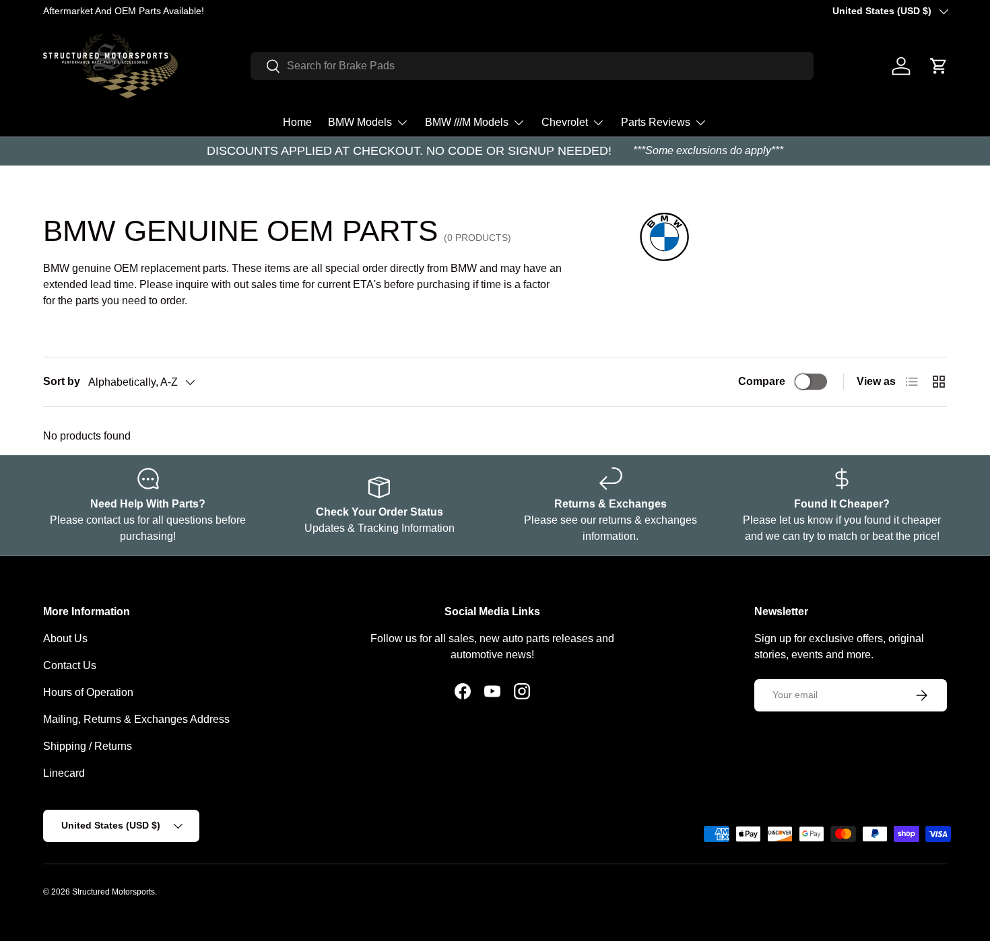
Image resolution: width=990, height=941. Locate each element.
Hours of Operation (88, 692)
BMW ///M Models (466, 122)
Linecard (64, 773)
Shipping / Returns (87, 746)
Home (297, 122)
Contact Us (69, 665)
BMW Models (360, 122)
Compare (761, 381)
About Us (65, 638)
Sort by (61, 381)
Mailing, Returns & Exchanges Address (136, 719)
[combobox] (532, 66)
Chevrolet (564, 122)
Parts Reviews (655, 122)
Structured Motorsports (113, 892)
